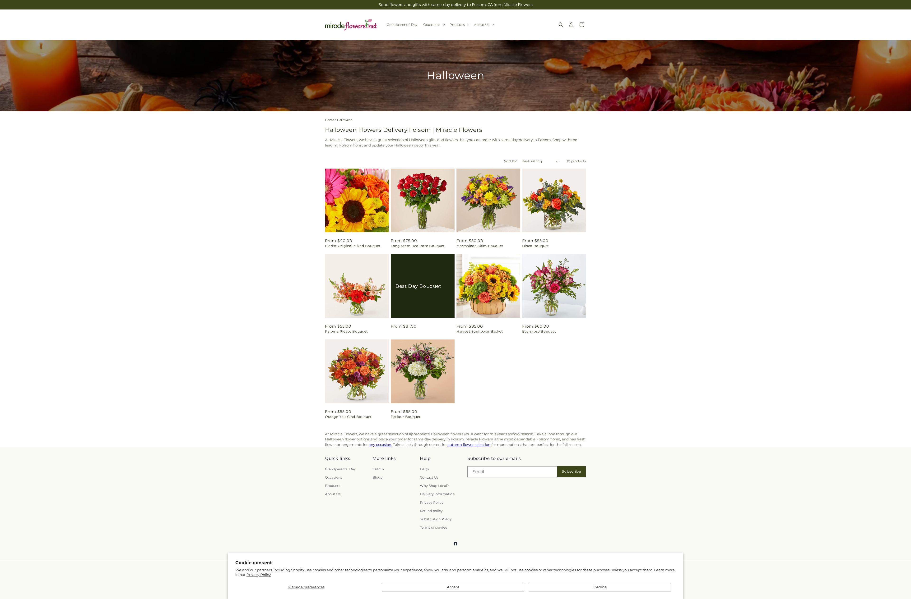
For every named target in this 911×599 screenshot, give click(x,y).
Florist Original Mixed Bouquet (353, 246)
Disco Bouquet (535, 246)
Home (329, 120)
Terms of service (433, 527)
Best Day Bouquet (418, 286)
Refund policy (431, 511)
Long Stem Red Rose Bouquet (418, 246)
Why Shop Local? (434, 486)
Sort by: (510, 161)
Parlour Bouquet (406, 417)
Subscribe (571, 471)
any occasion (380, 444)
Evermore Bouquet (539, 331)
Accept (453, 587)
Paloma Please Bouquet (346, 331)
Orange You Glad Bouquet (348, 417)
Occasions (333, 477)
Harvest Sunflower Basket (479, 331)
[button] (433, 25)
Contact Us (429, 477)
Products (332, 486)
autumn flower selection (468, 444)
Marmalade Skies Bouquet (479, 246)
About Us (332, 494)
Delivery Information (437, 494)
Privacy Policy (258, 574)
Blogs (377, 477)
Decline (600, 587)
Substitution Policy (436, 519)
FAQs (424, 469)
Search (378, 469)
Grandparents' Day (340, 469)
